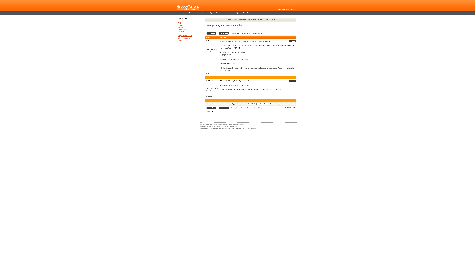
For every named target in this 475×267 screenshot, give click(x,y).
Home (229, 19)
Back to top (209, 74)
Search (235, 19)
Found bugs (258, 33)
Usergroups (252, 19)
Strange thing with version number (224, 25)
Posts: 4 (208, 91)
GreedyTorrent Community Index (241, 33)
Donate (215, 124)
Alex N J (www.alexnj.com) (219, 126)
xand (244, 128)
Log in (273, 19)
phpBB (213, 128)
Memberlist (242, 19)
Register (260, 19)
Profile (267, 19)
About (241, 124)
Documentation (222, 124)
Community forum (233, 124)
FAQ (179, 23)
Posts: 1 (208, 51)
